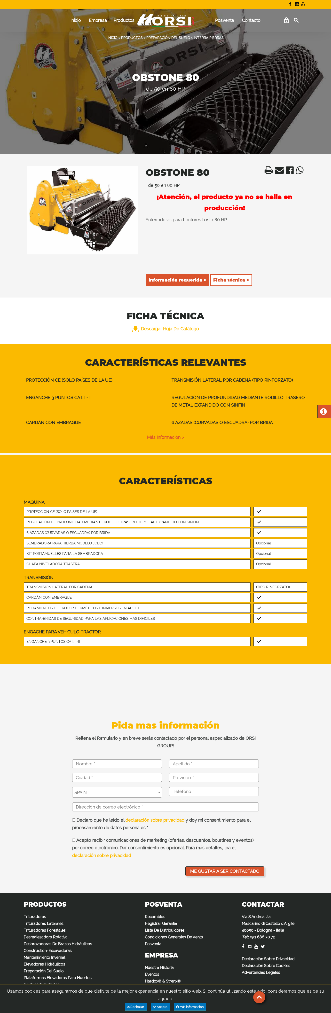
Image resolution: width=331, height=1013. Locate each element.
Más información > (165, 437)
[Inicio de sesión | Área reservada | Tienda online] (286, 20)
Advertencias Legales (261, 972)
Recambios (155, 916)
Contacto (251, 20)
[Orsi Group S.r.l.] (165, 23)
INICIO (113, 38)
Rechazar (137, 1007)
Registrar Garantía (161, 923)
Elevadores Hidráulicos (44, 964)
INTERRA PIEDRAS (209, 38)
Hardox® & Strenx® (163, 981)
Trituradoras (35, 916)
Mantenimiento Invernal (44, 957)
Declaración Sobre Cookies (266, 965)
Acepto (162, 1007)
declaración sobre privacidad (155, 820)
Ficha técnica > (231, 280)
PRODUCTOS (132, 38)
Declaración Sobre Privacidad (268, 959)
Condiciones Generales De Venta (174, 937)
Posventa (224, 20)
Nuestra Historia (159, 967)
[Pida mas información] (323, 412)
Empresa (98, 20)
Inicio (76, 20)
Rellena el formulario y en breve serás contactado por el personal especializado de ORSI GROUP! (165, 742)
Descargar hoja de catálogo (170, 328)
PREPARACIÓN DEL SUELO (168, 38)
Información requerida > (177, 280)
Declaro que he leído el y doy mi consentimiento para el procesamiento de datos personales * (161, 823)
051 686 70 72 (262, 937)
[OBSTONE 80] (82, 210)
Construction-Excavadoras (48, 950)
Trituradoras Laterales (43, 923)
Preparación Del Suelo (44, 971)
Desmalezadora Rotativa (46, 937)
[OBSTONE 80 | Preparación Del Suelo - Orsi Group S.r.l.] (267, 171)
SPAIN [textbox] (80, 792)
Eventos (152, 974)
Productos (124, 20)
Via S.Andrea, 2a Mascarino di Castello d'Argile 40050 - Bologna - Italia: (268, 926)
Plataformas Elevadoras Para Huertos (58, 977)
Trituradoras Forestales (45, 930)
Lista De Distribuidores (165, 930)
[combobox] (117, 792)
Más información (191, 1007)
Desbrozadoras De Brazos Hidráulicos (58, 944)
